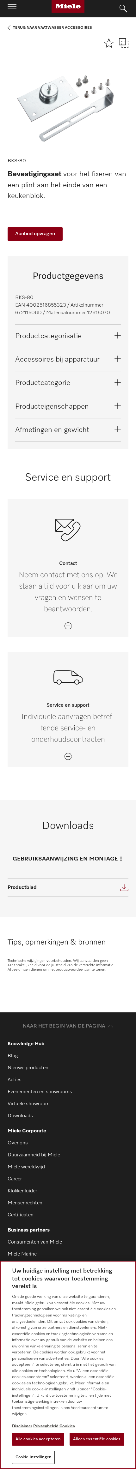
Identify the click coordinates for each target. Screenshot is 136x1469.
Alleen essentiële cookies (97, 1439)
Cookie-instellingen (33, 1457)
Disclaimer (22, 1426)
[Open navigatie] (12, 8)
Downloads (20, 1115)
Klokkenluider (22, 1191)
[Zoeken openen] (123, 9)
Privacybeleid (46, 1426)
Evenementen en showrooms (40, 1091)
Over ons (18, 1143)
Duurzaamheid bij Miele (34, 1155)
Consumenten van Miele (35, 1242)
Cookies (67, 1426)
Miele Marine (22, 1254)
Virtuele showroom (29, 1103)
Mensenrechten (25, 1203)
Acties (15, 1079)
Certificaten (21, 1215)
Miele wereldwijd (26, 1167)
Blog (13, 1055)
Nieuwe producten (28, 1067)
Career (15, 1179)
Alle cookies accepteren (38, 1439)
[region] (68, 1365)
